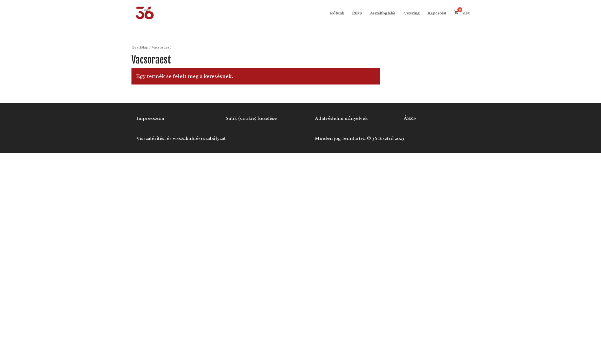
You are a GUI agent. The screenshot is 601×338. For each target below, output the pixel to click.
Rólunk (337, 13)
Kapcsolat (437, 13)
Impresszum (150, 118)
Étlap (357, 13)
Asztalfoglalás (383, 13)
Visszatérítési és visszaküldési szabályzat (181, 138)
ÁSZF (410, 118)
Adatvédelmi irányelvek (341, 118)
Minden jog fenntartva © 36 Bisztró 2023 (359, 138)
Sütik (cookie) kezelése (251, 118)
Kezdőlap (139, 47)
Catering (411, 13)
